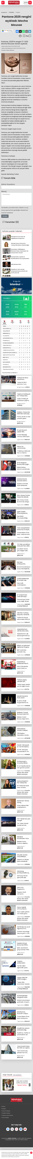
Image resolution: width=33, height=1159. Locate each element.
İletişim (4, 1108)
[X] (12, 1129)
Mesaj (3, 191)
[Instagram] (16, 1129)
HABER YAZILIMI (12, 1138)
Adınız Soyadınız (8, 184)
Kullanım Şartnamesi (7, 1115)
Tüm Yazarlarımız (17, 1074)
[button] (3, 1084)
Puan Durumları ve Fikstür (9, 373)
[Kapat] (31, 1152)
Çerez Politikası (6, 1111)
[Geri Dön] (3, 2)
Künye (3, 1106)
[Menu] (30, 2)
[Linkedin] (21, 1129)
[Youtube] (25, 1129)
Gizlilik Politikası (6, 1113)
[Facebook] (8, 1129)
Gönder (4, 216)
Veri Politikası (5, 1117)
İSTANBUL (6, 298)
